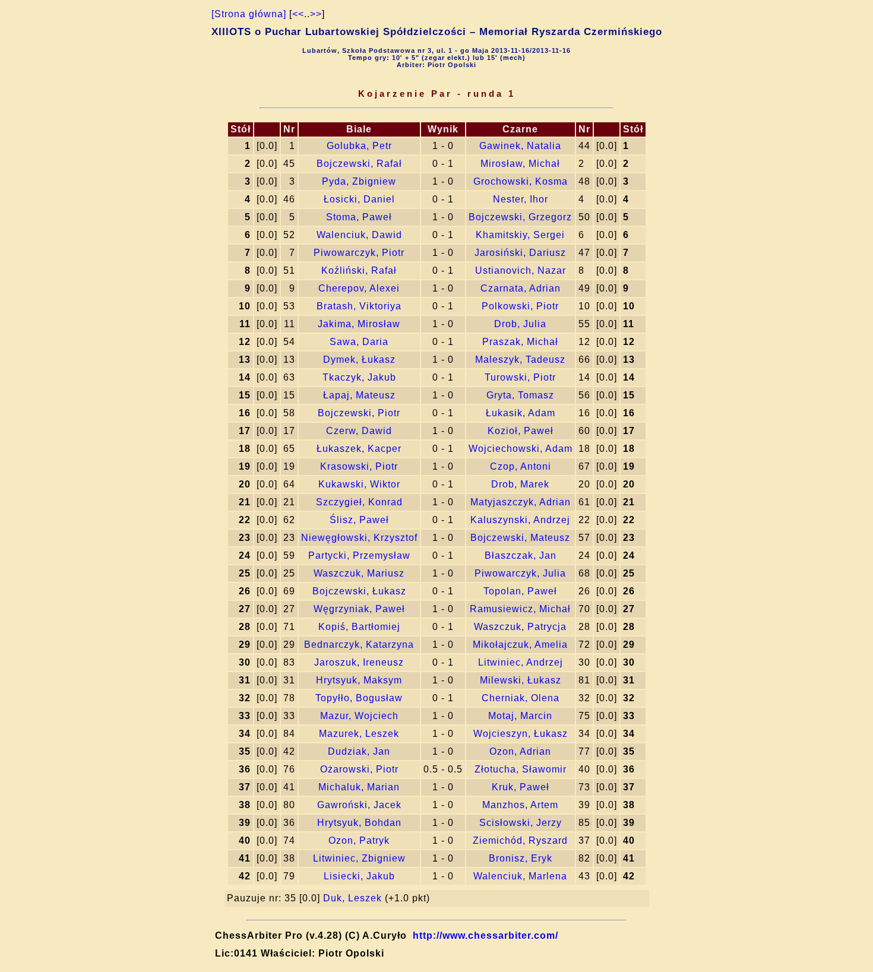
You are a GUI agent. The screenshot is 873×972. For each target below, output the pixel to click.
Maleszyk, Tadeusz (520, 359)
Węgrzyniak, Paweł (359, 609)
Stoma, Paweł (359, 217)
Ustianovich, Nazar (520, 270)
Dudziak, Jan (359, 751)
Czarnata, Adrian (520, 288)
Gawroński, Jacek (359, 805)
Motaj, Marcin (520, 716)
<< (298, 14)
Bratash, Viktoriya (359, 306)
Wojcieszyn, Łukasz (520, 734)
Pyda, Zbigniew (359, 181)
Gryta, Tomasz (520, 395)
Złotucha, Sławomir (521, 769)
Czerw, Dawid (359, 431)
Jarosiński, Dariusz (520, 253)
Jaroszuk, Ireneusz (359, 662)
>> (316, 14)
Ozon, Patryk (359, 840)
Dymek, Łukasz (359, 359)
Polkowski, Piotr (520, 306)
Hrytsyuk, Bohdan (359, 823)
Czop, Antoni (520, 466)
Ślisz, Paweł (359, 520)
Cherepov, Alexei (359, 288)
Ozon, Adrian (520, 751)
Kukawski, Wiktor (359, 484)
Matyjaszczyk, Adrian (520, 502)
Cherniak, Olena (520, 698)
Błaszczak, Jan (520, 555)
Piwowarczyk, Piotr (359, 253)
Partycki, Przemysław (359, 555)
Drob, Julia (520, 324)
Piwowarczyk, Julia (520, 573)
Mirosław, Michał (520, 164)
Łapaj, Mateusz (359, 395)
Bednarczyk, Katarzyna (359, 644)
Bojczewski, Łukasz (359, 591)
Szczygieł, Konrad (359, 502)
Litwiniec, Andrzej (520, 662)
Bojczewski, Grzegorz (520, 217)
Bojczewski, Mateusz (520, 538)
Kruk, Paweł (520, 787)
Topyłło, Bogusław (359, 698)
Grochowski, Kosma (520, 181)
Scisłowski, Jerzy (520, 823)
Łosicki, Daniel (359, 199)
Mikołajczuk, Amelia (520, 644)
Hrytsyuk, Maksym (359, 680)
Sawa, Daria (359, 342)
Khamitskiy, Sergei (520, 235)
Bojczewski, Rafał (359, 164)
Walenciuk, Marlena (520, 876)
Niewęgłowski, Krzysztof (359, 538)
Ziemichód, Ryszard (520, 840)
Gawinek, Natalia (520, 146)
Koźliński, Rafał (359, 270)
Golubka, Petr (359, 146)
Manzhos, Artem (520, 805)
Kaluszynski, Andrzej (520, 520)
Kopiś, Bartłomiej (359, 627)
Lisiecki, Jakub (359, 876)
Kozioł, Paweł (520, 431)
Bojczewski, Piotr (359, 413)
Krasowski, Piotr (359, 466)
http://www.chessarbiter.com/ (485, 935)
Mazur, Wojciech (359, 716)
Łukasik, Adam (520, 413)
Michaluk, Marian (359, 787)
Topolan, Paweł (520, 591)
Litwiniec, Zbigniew (359, 858)
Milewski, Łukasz (520, 680)
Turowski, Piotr (520, 377)
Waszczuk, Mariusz (359, 573)
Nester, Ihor (520, 199)
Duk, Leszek (352, 898)
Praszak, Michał (520, 342)
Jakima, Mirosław (359, 324)
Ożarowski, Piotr (359, 769)
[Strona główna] (248, 14)
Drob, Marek (520, 484)
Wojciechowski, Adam (520, 449)
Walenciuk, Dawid (359, 235)
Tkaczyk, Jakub (359, 377)
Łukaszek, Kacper (359, 449)
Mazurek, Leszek (359, 734)
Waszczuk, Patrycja (520, 627)
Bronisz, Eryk (520, 858)
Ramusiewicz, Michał (520, 609)
